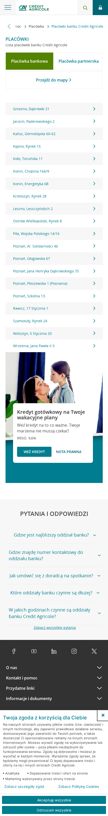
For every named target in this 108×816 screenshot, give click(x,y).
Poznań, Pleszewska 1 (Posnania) (40, 283)
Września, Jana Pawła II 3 (34, 345)
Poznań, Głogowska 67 (31, 258)
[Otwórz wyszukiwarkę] (85, 7)
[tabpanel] (54, 227)
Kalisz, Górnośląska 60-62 (34, 133)
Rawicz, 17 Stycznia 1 (30, 308)
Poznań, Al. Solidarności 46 (35, 246)
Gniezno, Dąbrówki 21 (31, 108)
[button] (103, 715)
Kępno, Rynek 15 (27, 146)
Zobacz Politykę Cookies (78, 787)
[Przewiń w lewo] (9, 26)
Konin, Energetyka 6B (30, 183)
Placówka (37, 26)
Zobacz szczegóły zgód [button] (24, 787)
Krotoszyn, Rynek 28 (29, 196)
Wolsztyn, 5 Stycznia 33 (32, 333)
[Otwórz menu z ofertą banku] (8, 7)
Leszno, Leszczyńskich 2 (33, 208)
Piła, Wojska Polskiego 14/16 (36, 233)
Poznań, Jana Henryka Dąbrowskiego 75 (46, 271)
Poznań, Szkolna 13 (29, 296)
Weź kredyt (34, 451)
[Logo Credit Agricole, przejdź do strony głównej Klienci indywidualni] (34, 8)
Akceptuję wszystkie (54, 800)
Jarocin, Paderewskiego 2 (34, 121)
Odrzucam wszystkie (54, 810)
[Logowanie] (100, 7)
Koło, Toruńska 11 (28, 158)
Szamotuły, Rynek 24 (30, 320)
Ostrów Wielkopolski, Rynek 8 (37, 221)
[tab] (30, 61)
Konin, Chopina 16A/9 (31, 171)
